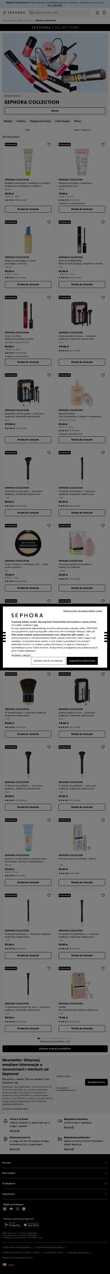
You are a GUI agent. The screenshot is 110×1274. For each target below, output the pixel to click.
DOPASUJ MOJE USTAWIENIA (48, 661)
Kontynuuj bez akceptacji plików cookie (82, 611)
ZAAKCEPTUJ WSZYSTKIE (82, 661)
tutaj (36, 625)
